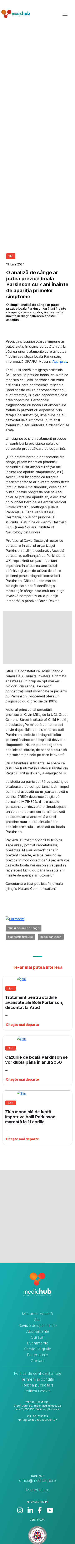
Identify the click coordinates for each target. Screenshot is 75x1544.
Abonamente (37, 1331)
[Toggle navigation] (65, 14)
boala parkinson (50, 936)
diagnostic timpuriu (20, 936)
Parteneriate (37, 1355)
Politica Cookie (37, 1391)
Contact (37, 1360)
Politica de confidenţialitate (37, 1373)
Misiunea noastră (37, 1314)
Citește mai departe (22, 1024)
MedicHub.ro (37, 1490)
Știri (37, 1319)
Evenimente (37, 1343)
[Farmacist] (15, 919)
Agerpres (59, 361)
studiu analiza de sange (23, 928)
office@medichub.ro (37, 1480)
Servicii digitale (37, 1349)
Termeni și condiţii (37, 1379)
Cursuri (37, 1337)
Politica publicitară (37, 1385)
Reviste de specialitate (38, 1325)
